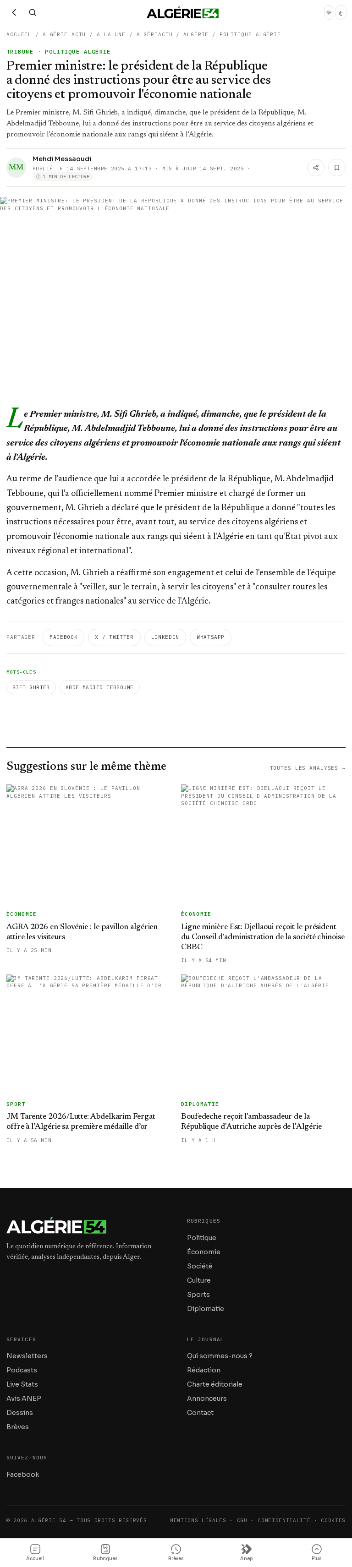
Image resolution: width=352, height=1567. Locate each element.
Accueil (19, 34)
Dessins (19, 1413)
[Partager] (315, 167)
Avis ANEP (23, 1398)
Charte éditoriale (214, 1384)
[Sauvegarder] (337, 167)
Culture (199, 1280)
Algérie (196, 34)
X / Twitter (114, 637)
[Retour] (14, 12)
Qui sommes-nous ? (220, 1356)
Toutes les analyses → (308, 768)
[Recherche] (32, 12)
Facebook (63, 637)
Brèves (17, 1427)
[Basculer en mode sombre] (328, 12)
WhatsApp (211, 637)
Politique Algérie (250, 34)
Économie (203, 1252)
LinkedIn (165, 637)
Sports (198, 1294)
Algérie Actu (64, 34)
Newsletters (27, 1356)
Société (200, 1266)
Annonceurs (207, 1398)
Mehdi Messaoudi (62, 159)
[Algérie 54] (182, 12)
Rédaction (203, 1370)
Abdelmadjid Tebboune (100, 687)
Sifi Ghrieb (31, 687)
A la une (111, 34)
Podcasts (21, 1370)
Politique (201, 1238)
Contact (200, 1413)
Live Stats (22, 1384)
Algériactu (155, 34)
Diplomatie (205, 1309)
